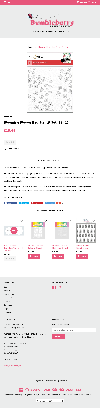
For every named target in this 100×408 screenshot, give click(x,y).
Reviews (56, 160)
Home (30, 47)
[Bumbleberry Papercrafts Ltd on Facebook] (54, 287)
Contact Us (8, 305)
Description (44, 160)
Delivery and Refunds (12, 301)
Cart (94, 2)
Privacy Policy (9, 294)
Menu (9, 2)
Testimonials (8, 312)
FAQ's (6, 309)
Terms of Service (10, 298)
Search (6, 287)
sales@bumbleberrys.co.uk (14, 366)
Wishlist (83, 2)
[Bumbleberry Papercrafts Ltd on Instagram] (59, 287)
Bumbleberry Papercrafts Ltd (57, 381)
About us (7, 290)
